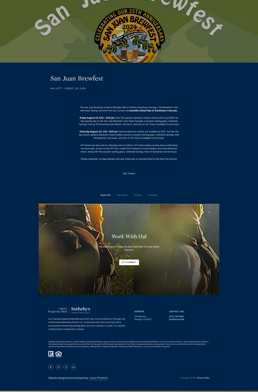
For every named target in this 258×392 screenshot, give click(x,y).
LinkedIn (153, 195)
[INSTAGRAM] (58, 367)
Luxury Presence (98, 377)
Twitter (138, 195)
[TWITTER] (65, 367)
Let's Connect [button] (129, 262)
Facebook (122, 195)
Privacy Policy (203, 378)
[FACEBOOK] (50, 367)
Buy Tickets (129, 173)
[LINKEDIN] (73, 367)
